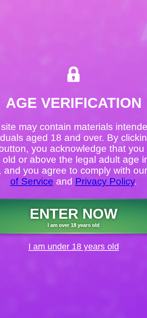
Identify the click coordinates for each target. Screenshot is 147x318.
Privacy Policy (104, 181)
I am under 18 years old (73, 246)
